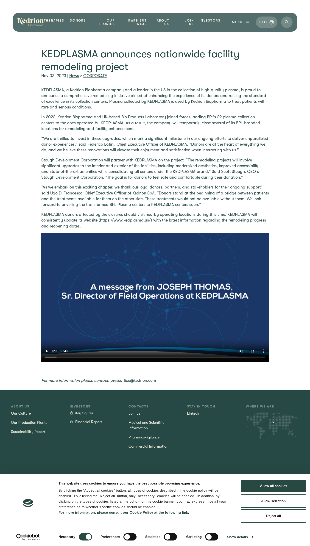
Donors (78, 20)
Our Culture (21, 413)
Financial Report (88, 422)
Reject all (273, 516)
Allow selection (273, 501)
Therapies (54, 20)
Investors (210, 20)
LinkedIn (193, 413)
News (74, 75)
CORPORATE (95, 75)
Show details (237, 537)
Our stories (107, 22)
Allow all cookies (273, 486)
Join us (189, 22)
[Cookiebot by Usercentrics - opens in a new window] (28, 537)
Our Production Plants (29, 423)
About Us (163, 22)
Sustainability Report (28, 432)
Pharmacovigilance (143, 437)
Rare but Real (137, 22)
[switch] (130, 536)
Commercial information (148, 446)
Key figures (84, 413)
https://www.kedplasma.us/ (125, 220)
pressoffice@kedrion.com (133, 380)
